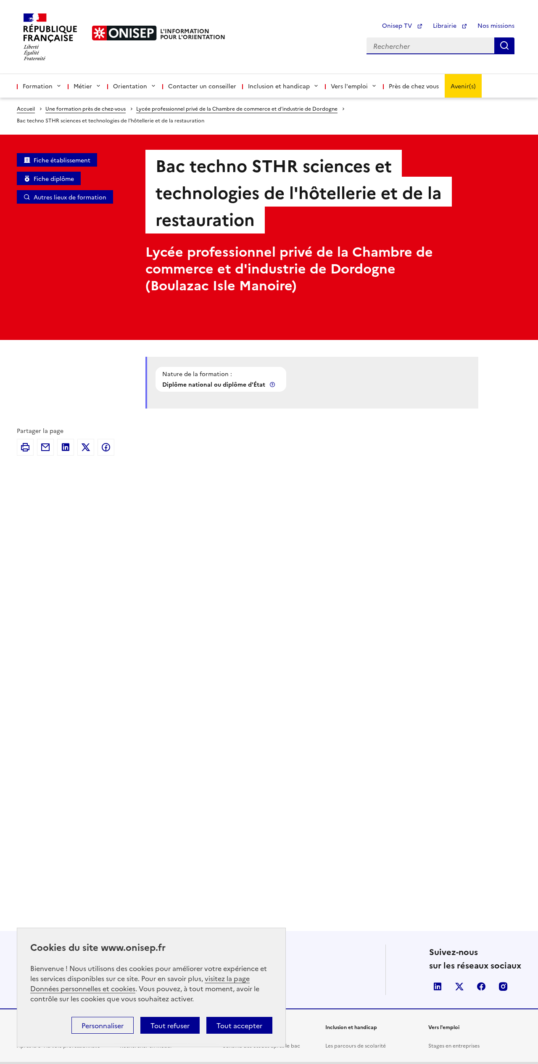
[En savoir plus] (273, 384)
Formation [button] (38, 86)
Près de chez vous (414, 86)
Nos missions (495, 25)
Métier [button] (83, 86)
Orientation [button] (130, 86)
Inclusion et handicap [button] (279, 86)
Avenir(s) (463, 86)
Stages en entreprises (454, 1045)
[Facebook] (106, 447)
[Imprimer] (25, 447)
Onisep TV (398, 25)
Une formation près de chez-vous (85, 108)
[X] (85, 447)
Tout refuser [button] (170, 1025)
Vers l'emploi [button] (349, 86)
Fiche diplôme (54, 178)
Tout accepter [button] (239, 1025)
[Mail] (45, 447)
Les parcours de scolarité (355, 1045)
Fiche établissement (62, 160)
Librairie (445, 25)
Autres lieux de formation (70, 197)
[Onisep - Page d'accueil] (124, 33)
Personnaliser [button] (103, 1025)
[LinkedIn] (65, 447)
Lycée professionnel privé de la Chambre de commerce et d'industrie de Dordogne (237, 108)
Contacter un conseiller (202, 86)
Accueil (26, 108)
